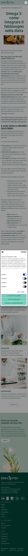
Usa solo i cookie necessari (14, 303)
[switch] (25, 278)
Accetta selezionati (14, 299)
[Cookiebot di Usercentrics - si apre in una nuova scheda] (21, 252)
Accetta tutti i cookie (14, 295)
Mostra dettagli (20, 291)
